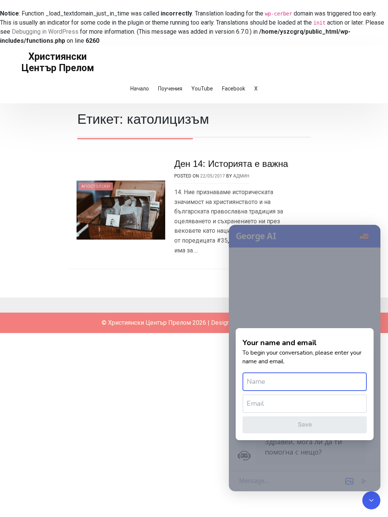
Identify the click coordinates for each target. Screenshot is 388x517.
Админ (241, 176)
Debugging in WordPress (45, 31)
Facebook (233, 89)
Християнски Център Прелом (58, 62)
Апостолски (95, 186)
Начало (139, 89)
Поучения (170, 89)
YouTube (202, 89)
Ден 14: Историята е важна (231, 164)
